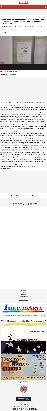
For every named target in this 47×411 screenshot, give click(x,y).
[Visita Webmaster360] (23, 399)
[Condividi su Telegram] (11, 75)
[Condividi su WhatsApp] (9, 75)
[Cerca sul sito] (2, 7)
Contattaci (23, 292)
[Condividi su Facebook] (7, 75)
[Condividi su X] (13, 75)
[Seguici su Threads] (23, 204)
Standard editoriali (24, 296)
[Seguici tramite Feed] (39, 204)
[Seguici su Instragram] (21, 204)
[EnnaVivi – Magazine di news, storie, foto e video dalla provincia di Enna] (23, 3)
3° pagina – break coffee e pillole (11, 16)
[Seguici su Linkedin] (13, 204)
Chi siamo (23, 294)
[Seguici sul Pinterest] (28, 204)
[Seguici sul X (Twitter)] (26, 204)
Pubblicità (23, 290)
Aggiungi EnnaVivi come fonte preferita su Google (23, 195)
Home (3, 16)
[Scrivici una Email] (36, 204)
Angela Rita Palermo (10, 32)
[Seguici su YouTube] (34, 204)
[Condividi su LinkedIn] (15, 75)
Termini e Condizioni (23, 299)
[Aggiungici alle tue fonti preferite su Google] (11, 204)
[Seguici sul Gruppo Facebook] (18, 204)
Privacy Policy (23, 298)
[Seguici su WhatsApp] (31, 204)
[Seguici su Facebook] (16, 204)
